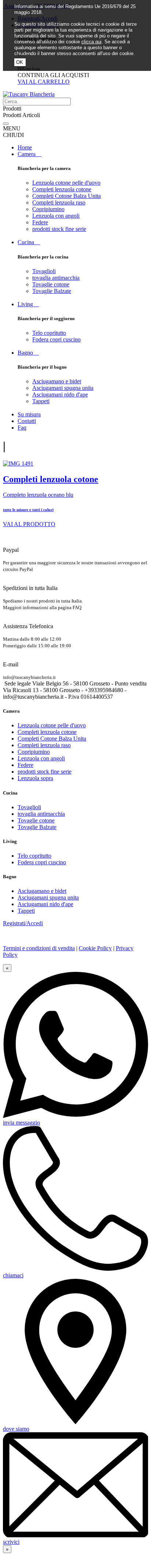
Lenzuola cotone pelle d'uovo (66, 183)
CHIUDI (13, 135)
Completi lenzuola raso (58, 202)
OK (19, 62)
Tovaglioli (44, 271)
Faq (22, 427)
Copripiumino (48, 209)
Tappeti (40, 401)
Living (28, 304)
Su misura (29, 414)
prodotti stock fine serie (59, 229)
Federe (40, 222)
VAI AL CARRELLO (44, 82)
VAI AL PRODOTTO (29, 524)
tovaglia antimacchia (56, 278)
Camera (29, 154)
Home (25, 147)
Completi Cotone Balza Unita (66, 196)
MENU (12, 128)
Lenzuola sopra (35, 778)
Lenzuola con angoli (56, 216)
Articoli (31, 115)
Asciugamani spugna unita (62, 388)
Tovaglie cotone (50, 284)
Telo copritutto (49, 333)
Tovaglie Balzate (51, 291)
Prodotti (12, 115)
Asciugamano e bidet (56, 381)
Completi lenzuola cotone (61, 189)
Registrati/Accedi (23, 923)
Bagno (28, 353)
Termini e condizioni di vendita (39, 948)
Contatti (27, 421)
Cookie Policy (95, 948)
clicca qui (91, 41)
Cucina (29, 242)
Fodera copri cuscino (56, 339)
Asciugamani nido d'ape (60, 394)
